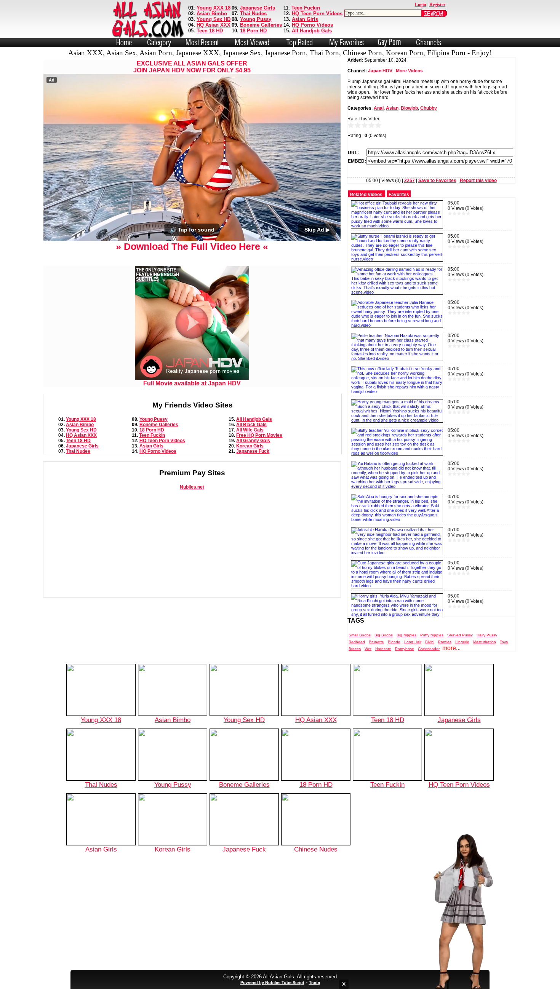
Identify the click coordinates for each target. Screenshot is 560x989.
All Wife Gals (250, 430)
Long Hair (412, 642)
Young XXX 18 (213, 8)
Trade (314, 982)
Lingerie (462, 642)
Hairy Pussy (487, 635)
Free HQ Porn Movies (259, 435)
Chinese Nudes (316, 849)
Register (437, 4)
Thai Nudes (253, 13)
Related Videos (366, 194)
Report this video (478, 180)
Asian (392, 108)
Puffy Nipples (431, 635)
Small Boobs (360, 635)
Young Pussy (255, 19)
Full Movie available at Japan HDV (192, 383)
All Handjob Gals (312, 31)
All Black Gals (251, 424)
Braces (355, 649)
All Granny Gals (253, 440)
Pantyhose (404, 649)
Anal (379, 108)
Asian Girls (305, 19)
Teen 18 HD (210, 31)
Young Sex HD (213, 19)
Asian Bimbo (212, 13)
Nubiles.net (192, 487)
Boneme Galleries (261, 25)
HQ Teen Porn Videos (317, 13)
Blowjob (409, 108)
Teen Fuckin (305, 8)
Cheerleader (429, 649)
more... (451, 648)
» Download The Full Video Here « (192, 246)
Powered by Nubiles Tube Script (272, 982)
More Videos (409, 70)
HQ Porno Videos (312, 25)
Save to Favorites (437, 180)
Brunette (376, 642)
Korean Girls (250, 446)
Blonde (394, 642)
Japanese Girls (257, 8)
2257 (409, 180)
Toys (504, 642)
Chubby (428, 108)
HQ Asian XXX (213, 25)
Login (420, 4)
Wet (368, 649)
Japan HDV (380, 70)
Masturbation (484, 642)
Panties (444, 642)
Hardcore (383, 649)
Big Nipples (406, 635)
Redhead (357, 642)
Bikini (429, 642)
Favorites (399, 194)
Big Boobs (383, 635)
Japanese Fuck (252, 451)
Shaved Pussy (460, 635)
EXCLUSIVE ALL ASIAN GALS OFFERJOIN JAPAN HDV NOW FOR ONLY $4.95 (192, 66)
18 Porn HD (253, 31)
